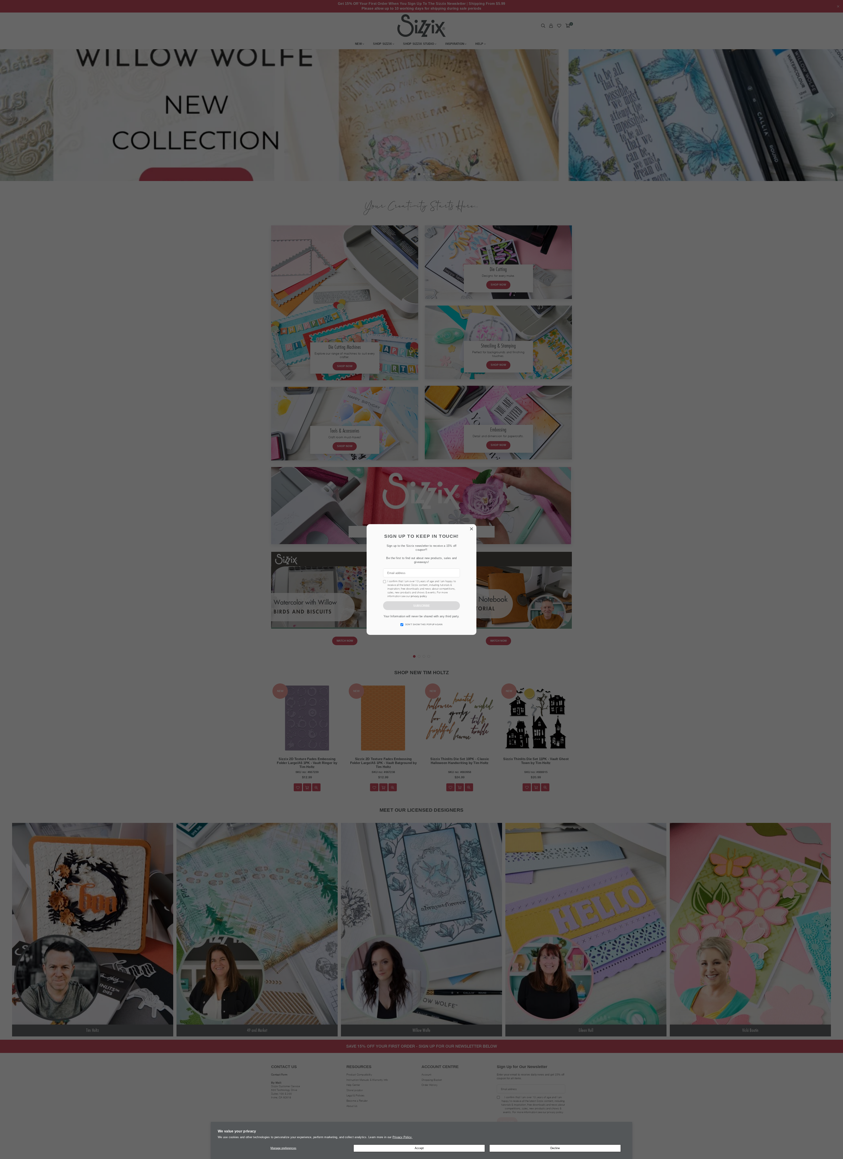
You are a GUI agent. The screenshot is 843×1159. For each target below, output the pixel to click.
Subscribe (421, 605)
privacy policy (419, 596)
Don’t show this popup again (424, 624)
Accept (419, 1148)
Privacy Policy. (402, 1137)
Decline (555, 1148)
